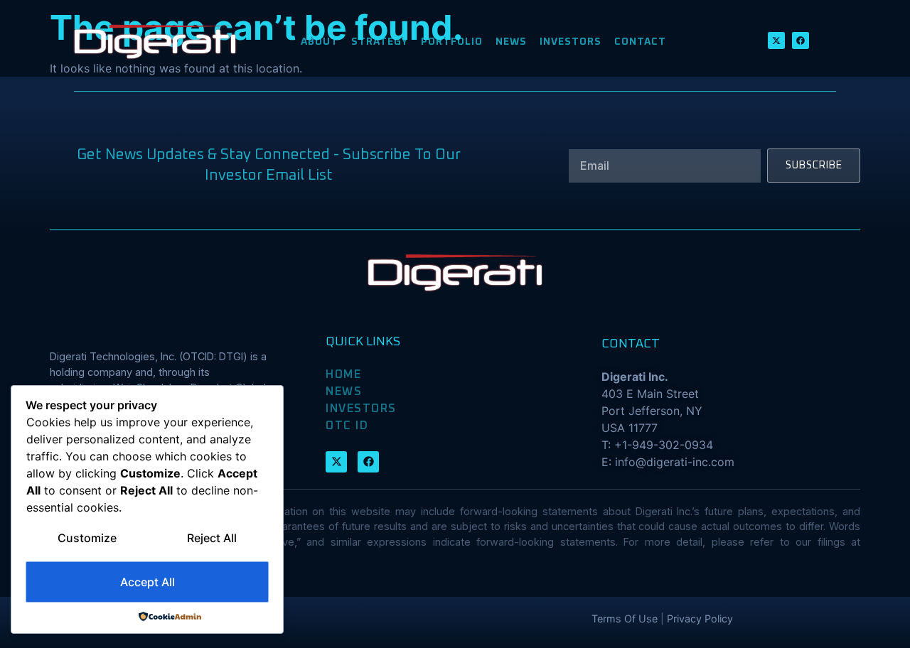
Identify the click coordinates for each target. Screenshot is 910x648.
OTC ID (347, 425)
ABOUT (319, 42)
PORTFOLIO (452, 42)
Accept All (147, 582)
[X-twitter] (776, 40)
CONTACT (640, 42)
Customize (87, 538)
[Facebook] (800, 40)
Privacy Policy (700, 618)
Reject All (212, 538)
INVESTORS (570, 42)
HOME (343, 374)
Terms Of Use (625, 618)
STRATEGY (379, 42)
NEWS (511, 42)
